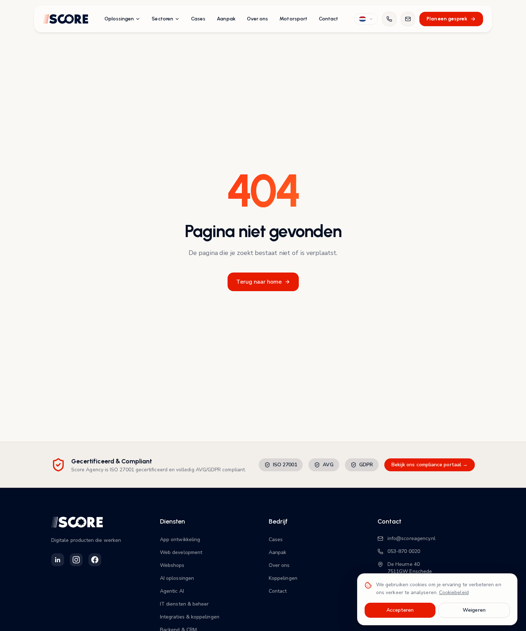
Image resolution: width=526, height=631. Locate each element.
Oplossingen (119, 19)
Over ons (257, 19)
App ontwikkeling (180, 539)
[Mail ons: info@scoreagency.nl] (408, 19)
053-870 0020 (404, 551)
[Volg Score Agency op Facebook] (94, 559)
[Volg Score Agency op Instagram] (76, 559)
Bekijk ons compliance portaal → (429, 464)
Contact (329, 19)
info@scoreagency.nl (411, 538)
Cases (198, 19)
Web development (181, 552)
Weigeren (474, 610)
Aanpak (226, 19)
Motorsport (293, 19)
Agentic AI (172, 591)
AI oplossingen (177, 578)
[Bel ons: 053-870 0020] (389, 19)
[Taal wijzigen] (366, 19)
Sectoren (162, 19)
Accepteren (400, 610)
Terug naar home (259, 282)
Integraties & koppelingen (189, 616)
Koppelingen (283, 578)
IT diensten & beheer (184, 604)
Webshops (172, 565)
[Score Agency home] (65, 19)
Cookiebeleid (454, 592)
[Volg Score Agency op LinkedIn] (57, 559)
